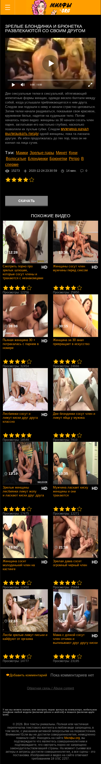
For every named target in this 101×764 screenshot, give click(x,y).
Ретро (74, 159)
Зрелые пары (42, 153)
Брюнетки (58, 159)
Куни (73, 153)
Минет (61, 153)
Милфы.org (72, 738)
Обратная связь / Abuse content (50, 688)
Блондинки (38, 159)
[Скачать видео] (26, 201)
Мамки (22, 153)
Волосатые (16, 159)
